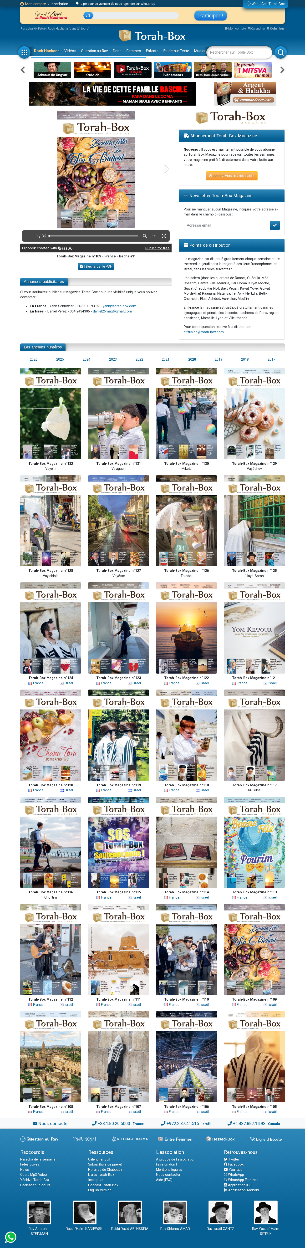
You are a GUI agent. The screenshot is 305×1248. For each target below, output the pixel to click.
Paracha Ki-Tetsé (33, 28)
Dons (117, 51)
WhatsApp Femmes (242, 1180)
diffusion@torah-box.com (204, 332)
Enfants (152, 51)
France (38, 683)
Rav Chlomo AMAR (175, 1229)
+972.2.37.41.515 (183, 1123)
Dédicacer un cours (35, 1185)
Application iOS (239, 1185)
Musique (201, 51)
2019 (218, 360)
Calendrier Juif (99, 1159)
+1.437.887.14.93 (249, 1123)
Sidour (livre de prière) (105, 1164)
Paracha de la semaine (38, 1159)
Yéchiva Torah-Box (35, 1180)
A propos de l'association (175, 1159)
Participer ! (210, 16)
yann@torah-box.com (119, 306)
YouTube (235, 1170)
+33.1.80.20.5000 (114, 1123)
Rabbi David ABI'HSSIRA (129, 1229)
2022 (139, 360)
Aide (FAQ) (164, 1180)
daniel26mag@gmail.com (112, 311)
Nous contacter (53, 1123)
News (24, 1170)
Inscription (59, 4)
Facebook (235, 1164)
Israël (68, 683)
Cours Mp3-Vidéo (33, 1175)
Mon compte (35, 4)
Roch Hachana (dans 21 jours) (68, 28)
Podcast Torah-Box (103, 1185)
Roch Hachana (47, 51)
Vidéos (70, 51)
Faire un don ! (166, 1164)
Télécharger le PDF (97, 266)
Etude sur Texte (176, 51)
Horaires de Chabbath (105, 1170)
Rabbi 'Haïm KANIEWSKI (84, 1229)
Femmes (133, 51)
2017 (271, 360)
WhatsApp (235, 1175)
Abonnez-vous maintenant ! (231, 176)
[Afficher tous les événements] (77, 3)
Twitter (233, 1159)
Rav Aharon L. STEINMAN (39, 1231)
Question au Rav (94, 51)
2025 (60, 360)
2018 (245, 360)
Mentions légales (169, 1170)
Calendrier (257, 28)
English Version (100, 1190)
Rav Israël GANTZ (220, 1229)
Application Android (243, 1190)
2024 (86, 360)
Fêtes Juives (29, 1164)
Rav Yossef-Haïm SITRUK (265, 1231)
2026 (33, 360)
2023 (113, 360)
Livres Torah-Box (101, 1175)
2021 (165, 360)
